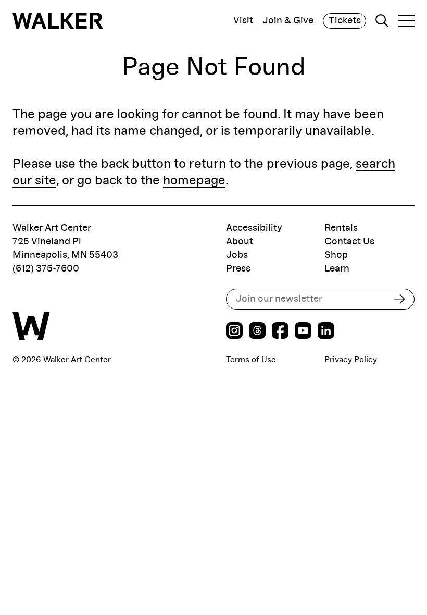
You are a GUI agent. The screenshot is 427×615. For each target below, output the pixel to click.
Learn (336, 269)
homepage (194, 180)
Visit (243, 21)
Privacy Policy (350, 359)
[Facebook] (280, 332)
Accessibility (254, 228)
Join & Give (287, 21)
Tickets (345, 21)
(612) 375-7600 (45, 269)
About (239, 242)
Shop (336, 255)
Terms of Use (251, 359)
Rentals (341, 228)
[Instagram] (234, 332)
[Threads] (257, 332)
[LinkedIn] (326, 332)
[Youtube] (303, 332)
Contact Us (349, 242)
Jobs (237, 255)
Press (238, 269)
